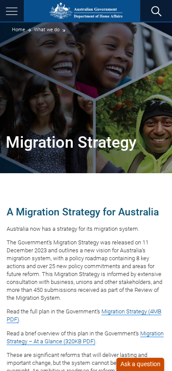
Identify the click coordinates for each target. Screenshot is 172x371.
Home (18, 30)
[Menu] (12, 11)
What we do (47, 30)
